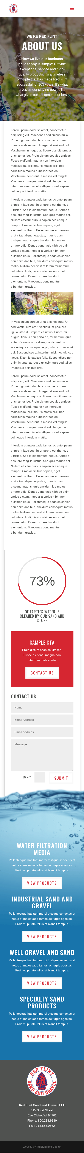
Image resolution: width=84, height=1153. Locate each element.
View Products (42, 883)
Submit (61, 778)
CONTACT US (42, 673)
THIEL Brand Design (48, 1146)
